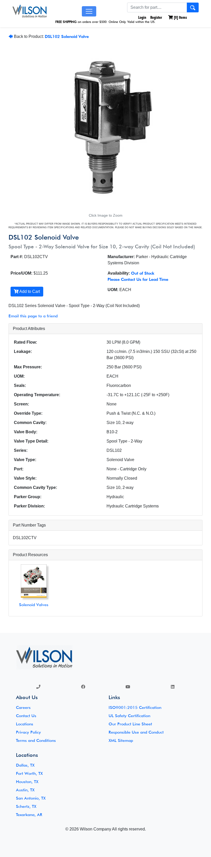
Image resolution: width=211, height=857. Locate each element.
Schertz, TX (26, 806)
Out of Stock (142, 273)
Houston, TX (27, 781)
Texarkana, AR (29, 814)
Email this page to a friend (33, 315)
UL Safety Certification (129, 715)
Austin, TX (25, 789)
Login (141, 17)
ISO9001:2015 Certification (135, 707)
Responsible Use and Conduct (136, 732)
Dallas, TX (25, 765)
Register (156, 17)
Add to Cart (29, 291)
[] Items (180, 17)
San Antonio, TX (31, 798)
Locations (24, 724)
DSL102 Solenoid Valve (67, 36)
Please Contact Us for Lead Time (138, 279)
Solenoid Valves (33, 604)
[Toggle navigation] (89, 11)
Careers (23, 707)
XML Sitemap (121, 740)
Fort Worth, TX (29, 773)
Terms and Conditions (36, 740)
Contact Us (26, 715)
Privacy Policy (28, 732)
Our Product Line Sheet (130, 724)
